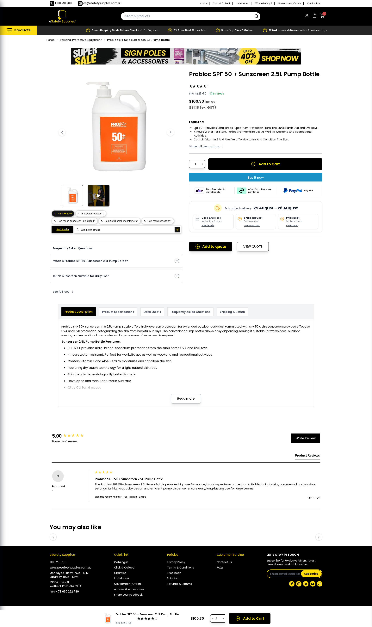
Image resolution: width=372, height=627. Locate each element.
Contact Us (313, 3)
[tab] (307, 456)
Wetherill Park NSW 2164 (65, 586)
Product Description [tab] (79, 312)
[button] (256, 16)
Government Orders (289, 3)
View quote (252, 246)
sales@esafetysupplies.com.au (70, 567)
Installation (242, 3)
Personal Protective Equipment (81, 40)
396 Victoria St (59, 582)
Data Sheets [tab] (152, 312)
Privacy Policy (176, 562)
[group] (72, 435)
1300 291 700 (58, 562)
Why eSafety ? (263, 3)
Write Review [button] (306, 438)
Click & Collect (221, 3)
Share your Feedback (128, 595)
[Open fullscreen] (166, 76)
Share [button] (142, 496)
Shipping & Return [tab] (232, 312)
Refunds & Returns (179, 584)
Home (203, 3)
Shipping (172, 578)
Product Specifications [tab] (118, 312)
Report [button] (133, 496)
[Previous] (62, 132)
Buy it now (256, 177)
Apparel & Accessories (129, 589)
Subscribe (311, 574)
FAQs (220, 567)
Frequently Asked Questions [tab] (190, 312)
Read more (186, 398)
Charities (120, 573)
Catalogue (121, 562)
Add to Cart (269, 164)
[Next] (170, 132)
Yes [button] (125, 496)
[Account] (307, 16)
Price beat (174, 573)
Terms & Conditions (180, 567)
